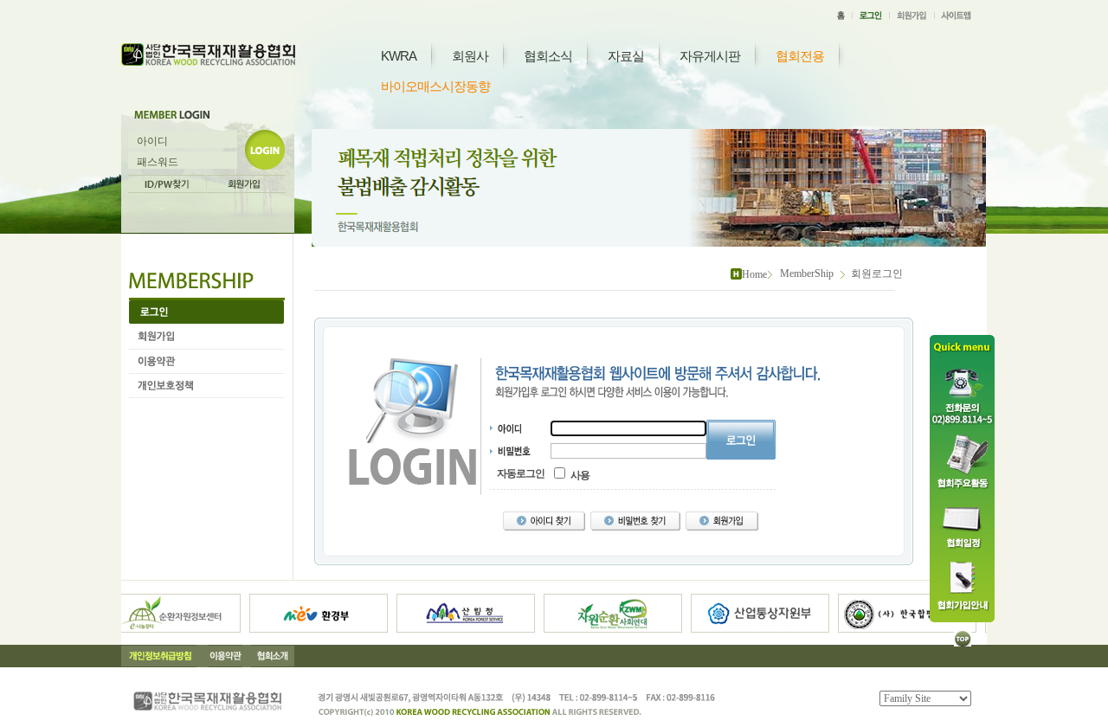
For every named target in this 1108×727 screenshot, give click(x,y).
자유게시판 (710, 55)
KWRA (398, 55)
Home (754, 274)
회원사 (470, 55)
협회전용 (800, 55)
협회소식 (548, 55)
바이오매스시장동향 (435, 86)
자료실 (626, 55)
